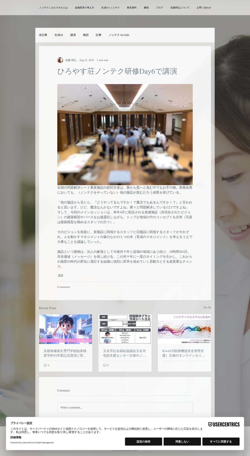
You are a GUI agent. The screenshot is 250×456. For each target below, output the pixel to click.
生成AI (59, 34)
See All (207, 307)
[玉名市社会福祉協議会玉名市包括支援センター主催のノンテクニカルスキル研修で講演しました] (125, 329)
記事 (98, 34)
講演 (73, 34)
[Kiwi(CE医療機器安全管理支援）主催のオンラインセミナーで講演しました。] (184, 329)
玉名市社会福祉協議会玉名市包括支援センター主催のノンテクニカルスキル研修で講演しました (124, 353)
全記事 (43, 34)
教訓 (86, 34)
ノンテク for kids (119, 34)
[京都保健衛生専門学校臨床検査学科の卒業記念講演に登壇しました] (65, 329)
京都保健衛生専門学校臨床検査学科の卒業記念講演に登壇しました (65, 353)
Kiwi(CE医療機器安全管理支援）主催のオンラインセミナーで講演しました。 (183, 353)
